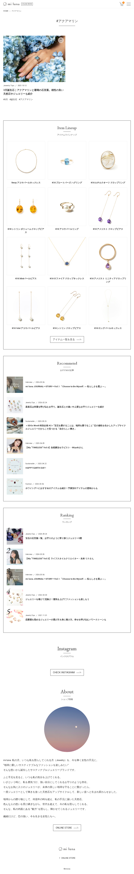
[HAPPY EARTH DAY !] (67, 466)
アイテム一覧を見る (64, 339)
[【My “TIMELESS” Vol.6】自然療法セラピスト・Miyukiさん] (67, 446)
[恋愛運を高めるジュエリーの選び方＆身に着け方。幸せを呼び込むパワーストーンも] (67, 618)
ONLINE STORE (27, 4)
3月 (6, 99)
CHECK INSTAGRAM (64, 672)
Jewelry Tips (8, 86)
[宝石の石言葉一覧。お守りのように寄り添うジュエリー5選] (67, 536)
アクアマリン (26, 99)
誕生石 (14, 99)
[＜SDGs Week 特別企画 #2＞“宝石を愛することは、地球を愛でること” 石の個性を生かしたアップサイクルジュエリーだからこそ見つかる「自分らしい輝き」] (67, 425)
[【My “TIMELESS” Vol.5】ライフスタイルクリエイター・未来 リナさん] (67, 557)
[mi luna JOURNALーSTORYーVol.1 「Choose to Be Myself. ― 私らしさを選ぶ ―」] (67, 385)
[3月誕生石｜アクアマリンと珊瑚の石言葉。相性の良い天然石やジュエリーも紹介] (34, 68)
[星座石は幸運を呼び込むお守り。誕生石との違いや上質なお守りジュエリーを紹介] (67, 405)
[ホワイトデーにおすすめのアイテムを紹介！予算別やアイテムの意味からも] (67, 486)
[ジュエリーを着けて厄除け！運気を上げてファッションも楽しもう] (67, 597)
